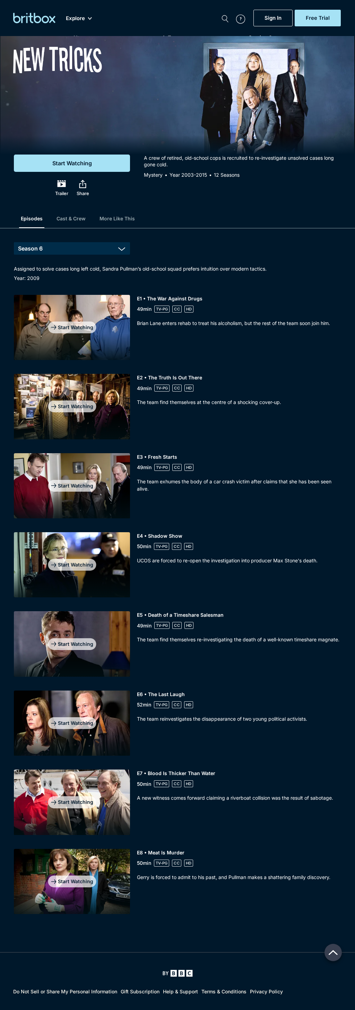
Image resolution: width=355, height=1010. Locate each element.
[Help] (237, 18)
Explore (75, 18)
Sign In (273, 18)
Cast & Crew (71, 218)
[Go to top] (333, 952)
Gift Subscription (140, 991)
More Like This (117, 218)
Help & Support (180, 991)
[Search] (225, 18)
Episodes (32, 218)
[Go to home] (178, 973)
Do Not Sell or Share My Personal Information (65, 991)
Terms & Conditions (223, 991)
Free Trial (318, 18)
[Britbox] (34, 18)
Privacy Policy (266, 991)
